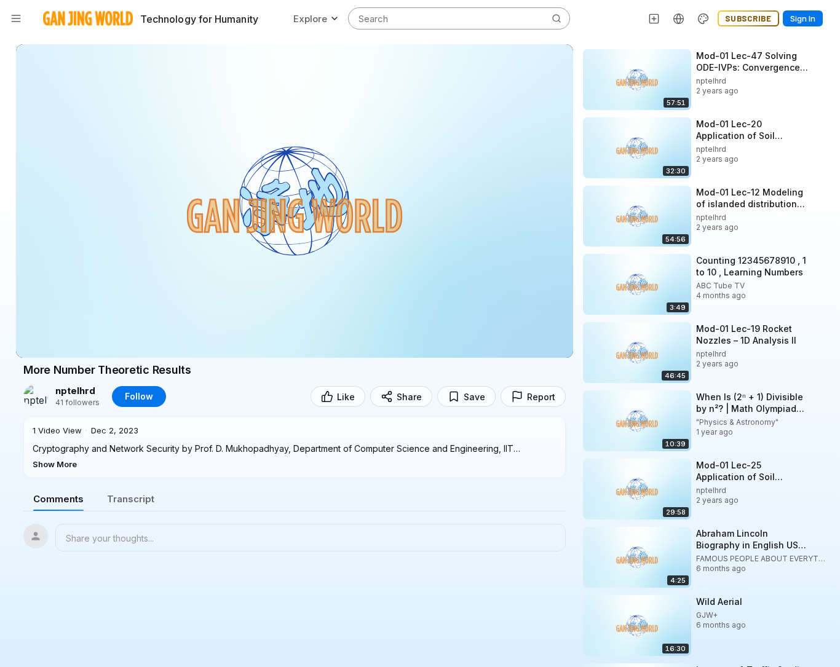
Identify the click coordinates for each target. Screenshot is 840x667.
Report (541, 397)
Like (346, 397)
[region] (294, 201)
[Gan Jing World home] (88, 18)
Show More (55, 464)
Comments (58, 499)
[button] (294, 447)
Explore (310, 19)
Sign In (802, 18)
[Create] (654, 18)
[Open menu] (16, 18)
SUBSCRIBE (748, 18)
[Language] (678, 18)
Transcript (130, 499)
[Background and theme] (703, 18)
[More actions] (821, 55)
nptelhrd (75, 391)
